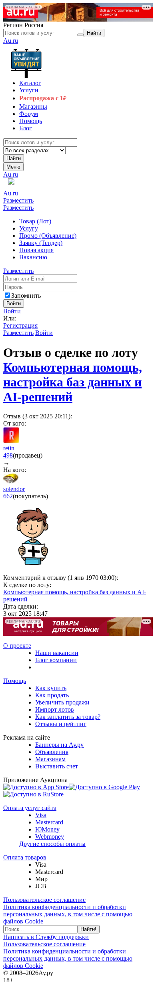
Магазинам (50, 759)
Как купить (50, 688)
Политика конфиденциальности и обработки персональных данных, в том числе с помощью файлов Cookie (67, 914)
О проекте (17, 645)
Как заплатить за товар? (67, 716)
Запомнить (26, 295)
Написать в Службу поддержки (46, 936)
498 (8, 455)
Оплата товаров (24, 857)
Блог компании (56, 660)
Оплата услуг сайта (29, 807)
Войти (12, 311)
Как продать (52, 695)
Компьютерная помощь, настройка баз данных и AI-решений (72, 382)
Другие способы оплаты (52, 843)
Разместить (18, 200)
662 (8, 496)
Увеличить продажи (62, 702)
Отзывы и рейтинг (60, 723)
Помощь (14, 680)
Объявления (51, 751)
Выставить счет (56, 766)
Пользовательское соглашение (44, 899)
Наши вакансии (56, 652)
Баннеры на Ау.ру (59, 744)
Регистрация (20, 325)
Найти (13, 158)
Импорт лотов (54, 709)
